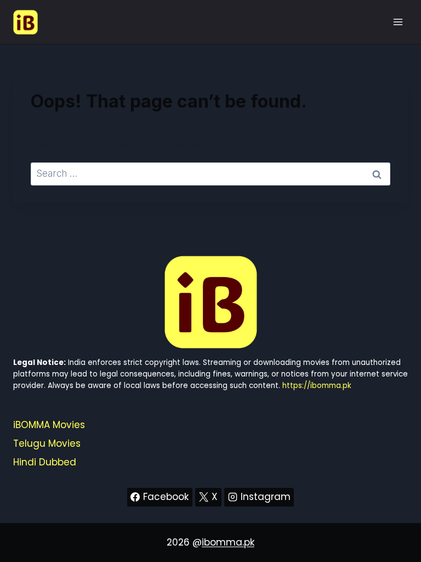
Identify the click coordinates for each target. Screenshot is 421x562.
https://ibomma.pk (316, 385)
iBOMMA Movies (49, 424)
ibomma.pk (228, 542)
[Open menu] (398, 21)
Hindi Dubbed (44, 462)
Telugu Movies (47, 443)
